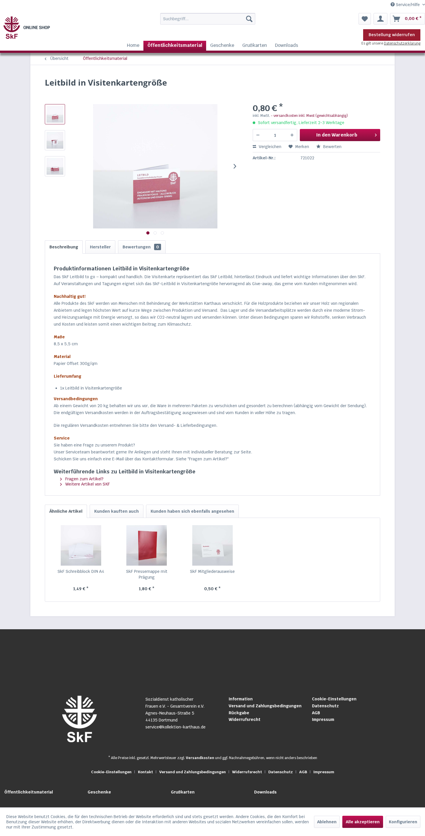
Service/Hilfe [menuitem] (408, 4)
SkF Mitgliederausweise (212, 571)
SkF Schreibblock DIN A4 (81, 571)
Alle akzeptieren (363, 821)
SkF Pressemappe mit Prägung (146, 574)
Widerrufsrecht (244, 719)
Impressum (323, 719)
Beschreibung (63, 247)
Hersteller (100, 247)
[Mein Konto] (380, 19)
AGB (316, 712)
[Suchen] (249, 19)
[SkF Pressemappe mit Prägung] (146, 545)
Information (241, 699)
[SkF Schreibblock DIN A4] (81, 545)
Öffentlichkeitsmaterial (28, 792)
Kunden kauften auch (116, 511)
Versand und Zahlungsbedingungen (265, 705)
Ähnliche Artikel (65, 511)
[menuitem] (196, 19)
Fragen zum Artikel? (84, 478)
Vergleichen (269, 146)
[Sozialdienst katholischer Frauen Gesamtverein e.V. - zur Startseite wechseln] (27, 27)
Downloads (265, 792)
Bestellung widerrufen (392, 34)
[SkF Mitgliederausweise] (212, 545)
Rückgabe (239, 712)
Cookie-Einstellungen (334, 699)
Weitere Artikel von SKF (87, 484)
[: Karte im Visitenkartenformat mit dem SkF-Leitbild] (55, 114)
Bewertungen (141, 247)
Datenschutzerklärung (402, 43)
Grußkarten (183, 792)
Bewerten (331, 146)
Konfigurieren (403, 821)
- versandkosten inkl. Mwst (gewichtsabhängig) (309, 115)
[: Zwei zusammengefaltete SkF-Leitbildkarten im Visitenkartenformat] (55, 166)
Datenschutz (325, 705)
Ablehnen (327, 821)
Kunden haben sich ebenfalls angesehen (192, 511)
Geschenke (99, 792)
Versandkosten (200, 758)
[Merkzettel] (365, 19)
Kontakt (145, 771)
